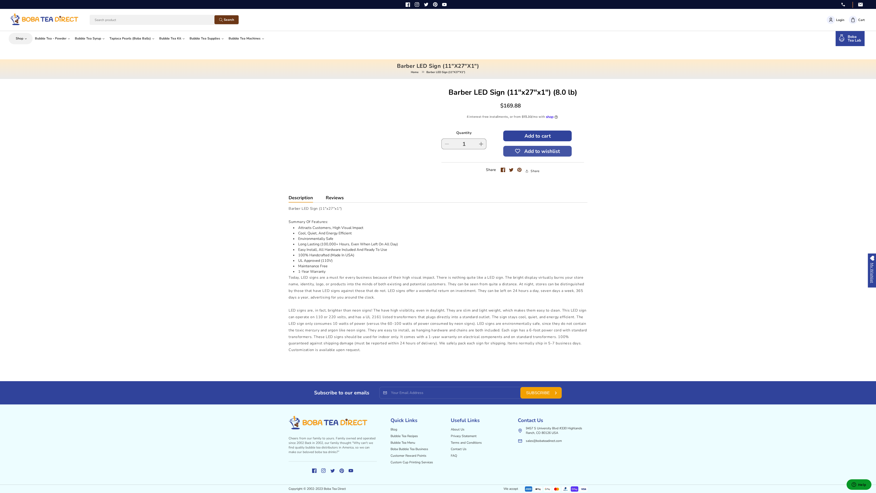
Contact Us (459, 449)
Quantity (464, 133)
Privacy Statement (464, 436)
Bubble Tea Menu (403, 443)
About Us (457, 429)
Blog (394, 429)
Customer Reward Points (408, 456)
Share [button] (535, 171)
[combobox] (156, 20)
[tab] (301, 198)
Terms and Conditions (466, 443)
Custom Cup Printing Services (412, 462)
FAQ (454, 456)
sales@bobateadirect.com (544, 441)
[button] (857, 20)
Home (415, 72)
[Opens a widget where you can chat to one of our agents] (858, 485)
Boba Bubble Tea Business (409, 449)
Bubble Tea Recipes (404, 436)
